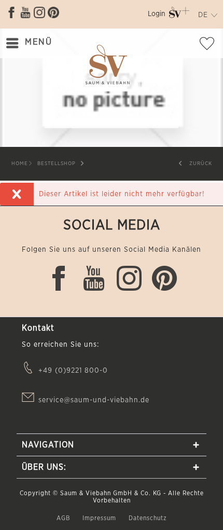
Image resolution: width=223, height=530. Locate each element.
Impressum (100, 518)
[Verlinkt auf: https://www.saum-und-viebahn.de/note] (210, 45)
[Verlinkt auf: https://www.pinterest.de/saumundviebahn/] (53, 12)
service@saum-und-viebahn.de (93, 400)
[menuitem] (156, 16)
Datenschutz (148, 518)
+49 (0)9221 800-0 (73, 370)
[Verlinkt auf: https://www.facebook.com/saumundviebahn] (11, 12)
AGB (64, 518)
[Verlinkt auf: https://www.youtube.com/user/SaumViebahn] (25, 12)
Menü (38, 41)
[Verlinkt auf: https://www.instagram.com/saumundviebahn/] (39, 12)
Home (19, 163)
